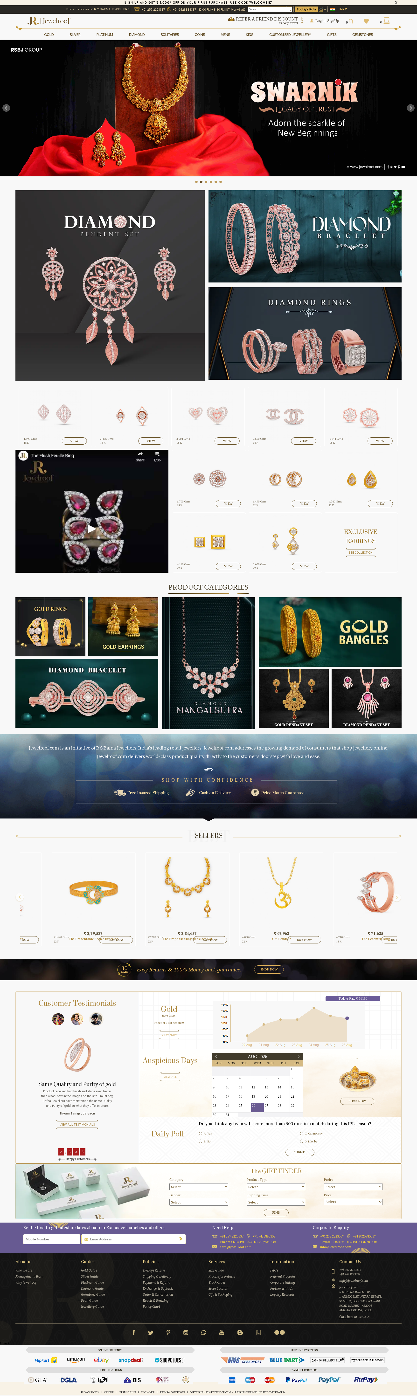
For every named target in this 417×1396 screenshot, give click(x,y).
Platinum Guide (92, 1282)
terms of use (127, 1392)
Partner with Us (281, 1288)
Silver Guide (90, 1276)
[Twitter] (150, 1333)
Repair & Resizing (155, 1301)
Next (411, 108)
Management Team (29, 1276)
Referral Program (282, 1276)
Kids (249, 35)
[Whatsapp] (203, 1333)
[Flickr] (279, 1332)
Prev (6, 108)
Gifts (331, 35)
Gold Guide (89, 1270)
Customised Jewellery (290, 35)
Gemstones (362, 35)
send (182, 1238)
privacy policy (90, 1392)
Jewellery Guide (92, 1307)
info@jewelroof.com (335, 1247)
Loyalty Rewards (282, 1295)
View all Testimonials (77, 1134)
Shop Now (357, 1101)
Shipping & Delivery (157, 1276)
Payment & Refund (156, 1282)
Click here (346, 1317)
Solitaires (170, 35)
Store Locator (218, 1288)
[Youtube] (221, 1333)
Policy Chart (151, 1307)
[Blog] (240, 1333)
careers (109, 1392)
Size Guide (216, 1270)
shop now (269, 969)
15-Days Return (154, 1270)
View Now (169, 1035)
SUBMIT (300, 1152)
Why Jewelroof (25, 1282)
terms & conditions (172, 1392)
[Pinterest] (168, 1333)
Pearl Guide (89, 1301)
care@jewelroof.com (235, 1247)
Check (5, 1343)
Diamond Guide (92, 1288)
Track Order (216, 1282)
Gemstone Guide (93, 1295)
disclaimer (148, 1392)
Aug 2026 (257, 1057)
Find (276, 1212)
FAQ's (274, 1270)
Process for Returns (222, 1276)
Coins (200, 35)
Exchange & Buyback (158, 1288)
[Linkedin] (258, 1333)
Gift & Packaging (220, 1295)
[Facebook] (133, 1333)
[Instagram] (185, 1333)
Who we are (23, 1270)
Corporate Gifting (282, 1282)
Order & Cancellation (158, 1295)
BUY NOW (90, 940)
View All (170, 1077)
